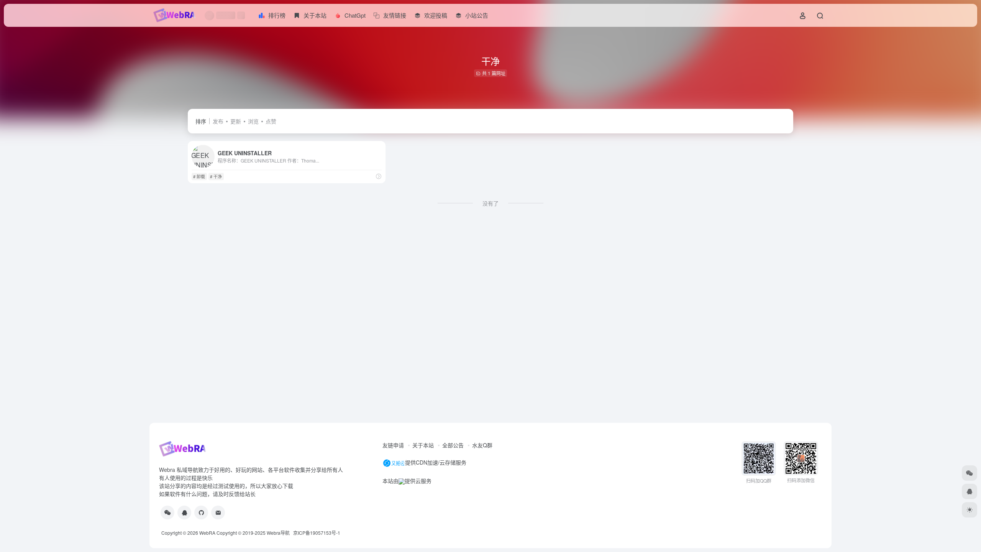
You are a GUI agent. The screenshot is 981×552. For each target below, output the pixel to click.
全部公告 (453, 445)
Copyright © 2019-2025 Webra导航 (255, 532)
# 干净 (216, 176)
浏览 (253, 121)
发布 (218, 121)
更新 (235, 121)
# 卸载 (199, 176)
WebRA (207, 532)
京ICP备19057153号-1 (316, 532)
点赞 (271, 121)
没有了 (490, 203)
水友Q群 (482, 445)
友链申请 (393, 445)
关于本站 (423, 445)
